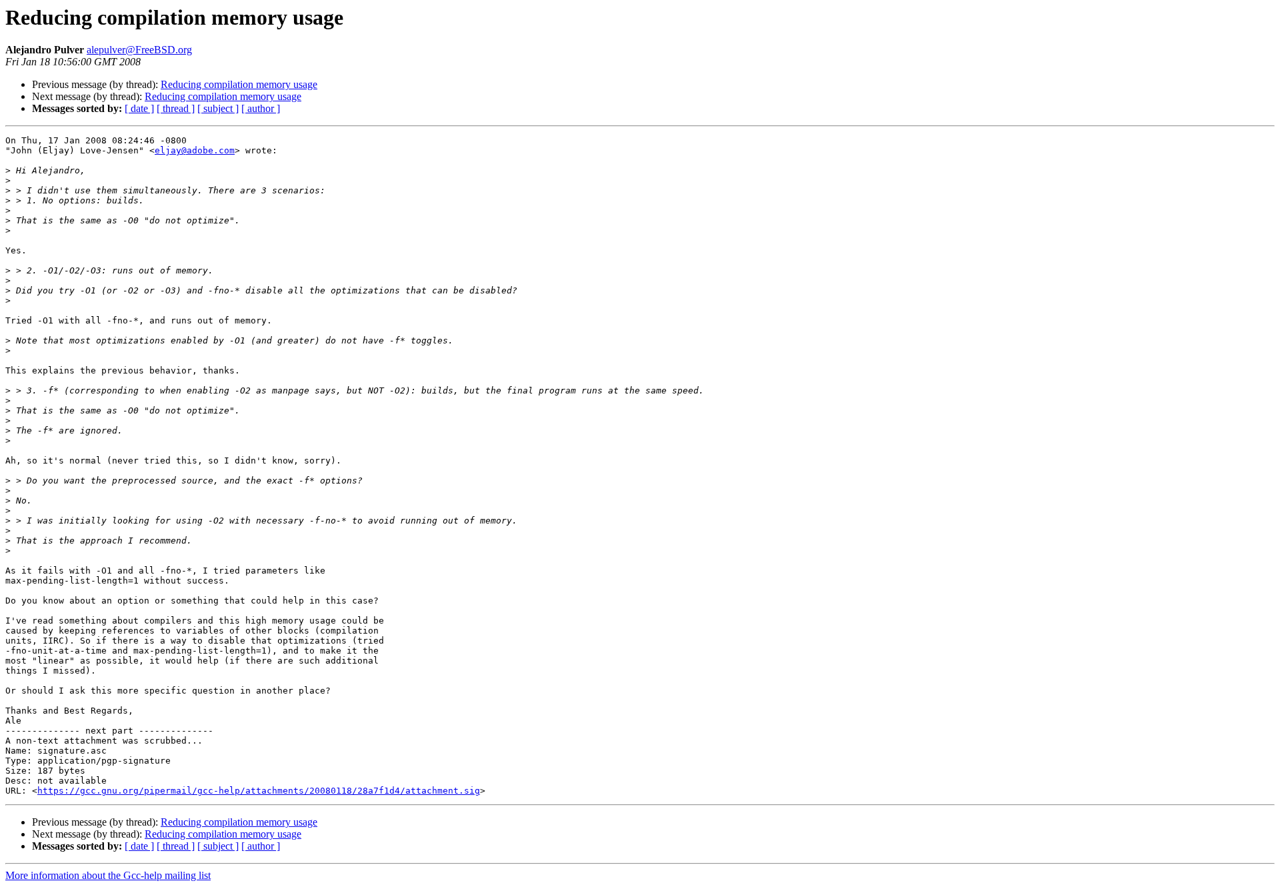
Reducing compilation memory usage (239, 84)
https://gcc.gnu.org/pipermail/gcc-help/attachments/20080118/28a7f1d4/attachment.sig (258, 791)
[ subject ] (218, 108)
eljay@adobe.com (195, 150)
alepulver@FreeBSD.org (139, 49)
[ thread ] (176, 108)
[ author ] (260, 108)
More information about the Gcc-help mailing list (108, 875)
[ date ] (139, 108)
